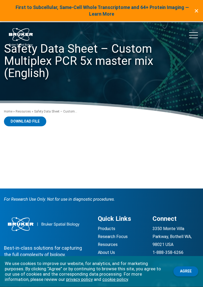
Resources (23, 111)
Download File (25, 121)
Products (106, 228)
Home (8, 111)
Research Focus (113, 236)
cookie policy (115, 279)
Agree (186, 271)
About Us (106, 252)
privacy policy (79, 279)
